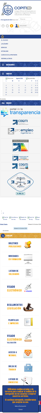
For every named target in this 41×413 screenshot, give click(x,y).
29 (35, 92)
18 (12, 90)
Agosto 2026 (19, 78)
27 (25, 92)
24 (6, 92)
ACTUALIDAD (4, 51)
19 (19, 90)
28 (31, 92)
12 (19, 87)
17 (6, 90)
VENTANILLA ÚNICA (6, 58)
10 (6, 87)
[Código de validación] (20, 337)
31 (6, 94)
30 (37, 92)
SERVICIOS (4, 47)
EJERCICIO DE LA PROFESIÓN (9, 55)
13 (25, 87)
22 (35, 90)
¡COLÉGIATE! (4, 43)
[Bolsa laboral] (21, 367)
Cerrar (21, 409)
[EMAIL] (3, 213)
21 (31, 90)
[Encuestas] (20, 381)
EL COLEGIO (4, 40)
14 (31, 87)
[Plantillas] (20, 322)
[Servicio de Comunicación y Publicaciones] (20, 244)
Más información (20, 406)
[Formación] (20, 259)
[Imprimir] (3, 211)
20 (25, 90)
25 (12, 92)
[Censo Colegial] (20, 272)
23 (37, 90)
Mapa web (15, 19)
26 (19, 92)
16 (37, 87)
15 (35, 87)
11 (12, 87)
